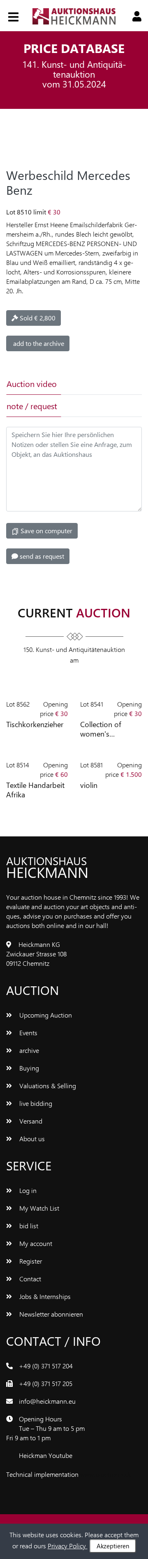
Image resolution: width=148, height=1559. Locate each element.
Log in (27, 1190)
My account (35, 1243)
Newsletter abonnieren (50, 1314)
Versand (30, 1121)
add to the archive (38, 343)
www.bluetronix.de (106, 1474)
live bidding (35, 1103)
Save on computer (45, 530)
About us (31, 1138)
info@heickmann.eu (47, 1401)
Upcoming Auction (45, 1015)
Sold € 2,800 (37, 317)
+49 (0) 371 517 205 (45, 1383)
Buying (28, 1068)
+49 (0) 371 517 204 (46, 1365)
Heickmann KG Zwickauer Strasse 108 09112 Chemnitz (36, 953)
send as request (41, 556)
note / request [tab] (32, 405)
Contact (29, 1278)
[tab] (87, 384)
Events (27, 1032)
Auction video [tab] (32, 383)
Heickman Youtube (45, 1455)
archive (28, 1050)
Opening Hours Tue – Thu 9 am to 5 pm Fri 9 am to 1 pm (45, 1428)
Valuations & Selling (47, 1085)
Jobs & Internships (44, 1296)
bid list (28, 1225)
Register (30, 1261)
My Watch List (38, 1208)
